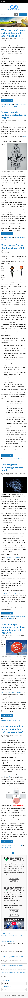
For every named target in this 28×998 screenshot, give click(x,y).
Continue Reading (7, 100)
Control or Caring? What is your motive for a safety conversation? (13, 729)
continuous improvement (20, 104)
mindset (18, 458)
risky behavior (12, 720)
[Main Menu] (1, 1)
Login (22, 14)
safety (11, 106)
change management (8, 104)
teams (15, 106)
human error (4, 618)
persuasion (4, 239)
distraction (18, 616)
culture (12, 718)
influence (24, 237)
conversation (6, 718)
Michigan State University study (13, 557)
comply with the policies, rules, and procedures (12, 776)
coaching (5, 616)
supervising (8, 847)
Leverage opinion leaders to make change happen (13, 115)
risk (22, 458)
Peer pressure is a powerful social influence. (12, 692)
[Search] (16, 14)
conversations (11, 845)
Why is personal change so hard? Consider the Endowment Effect (13, 33)
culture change (5, 106)
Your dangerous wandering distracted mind (12, 467)
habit (23, 616)
